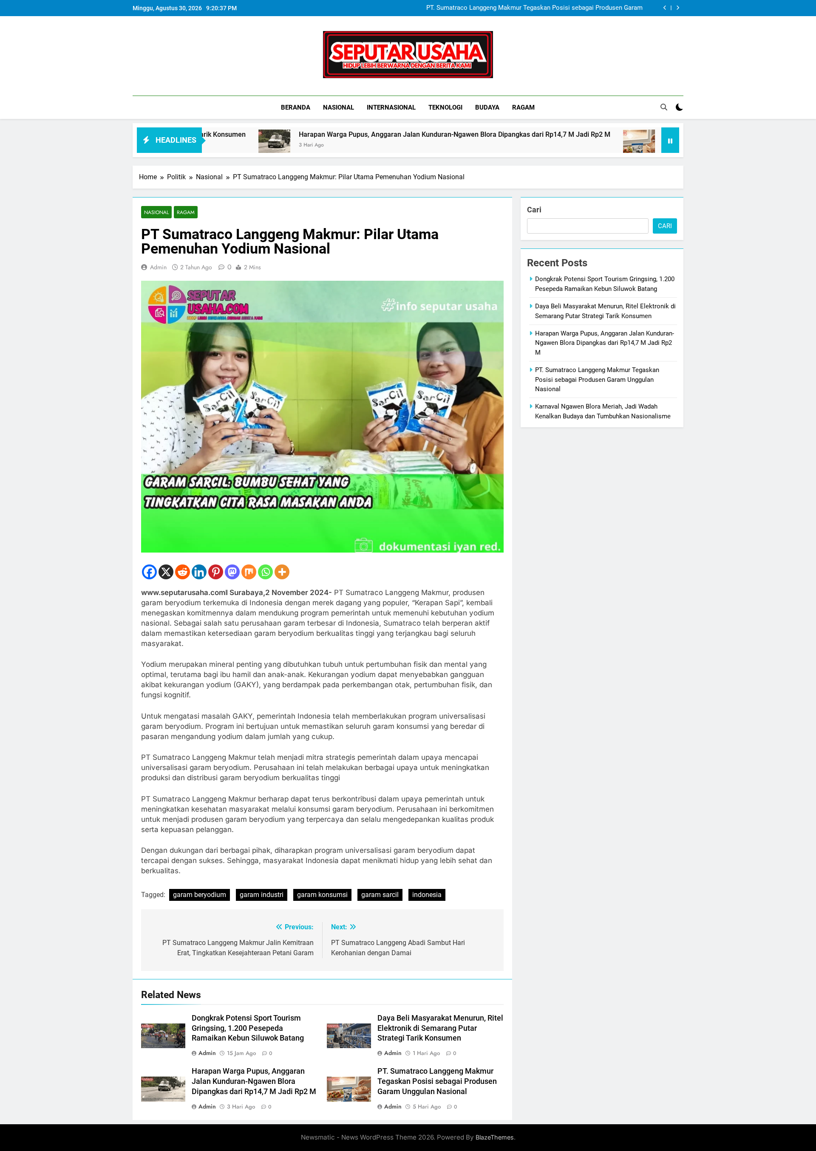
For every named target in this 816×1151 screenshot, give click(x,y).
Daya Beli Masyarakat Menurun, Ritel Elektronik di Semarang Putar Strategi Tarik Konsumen (440, 1028)
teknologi (445, 107)
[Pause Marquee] (670, 140)
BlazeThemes (495, 1137)
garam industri (261, 895)
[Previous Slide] (665, 7)
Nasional (338, 107)
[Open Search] (663, 107)
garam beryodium (199, 895)
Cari (534, 209)
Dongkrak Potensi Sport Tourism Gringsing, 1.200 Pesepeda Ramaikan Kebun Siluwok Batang (248, 1028)
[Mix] (248, 571)
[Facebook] (149, 571)
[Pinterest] (215, 571)
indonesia (427, 895)
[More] (282, 571)
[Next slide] (677, 7)
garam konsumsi (322, 895)
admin (158, 267)
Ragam (523, 107)
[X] (166, 571)
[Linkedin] (199, 571)
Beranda (295, 107)
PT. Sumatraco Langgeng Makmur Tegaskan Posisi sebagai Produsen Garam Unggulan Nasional (534, 8)
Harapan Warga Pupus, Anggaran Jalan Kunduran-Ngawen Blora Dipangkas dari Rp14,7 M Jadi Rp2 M (399, 134)
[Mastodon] (232, 571)
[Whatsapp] (265, 571)
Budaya (487, 107)
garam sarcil (380, 895)
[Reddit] (182, 571)
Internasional (391, 107)
